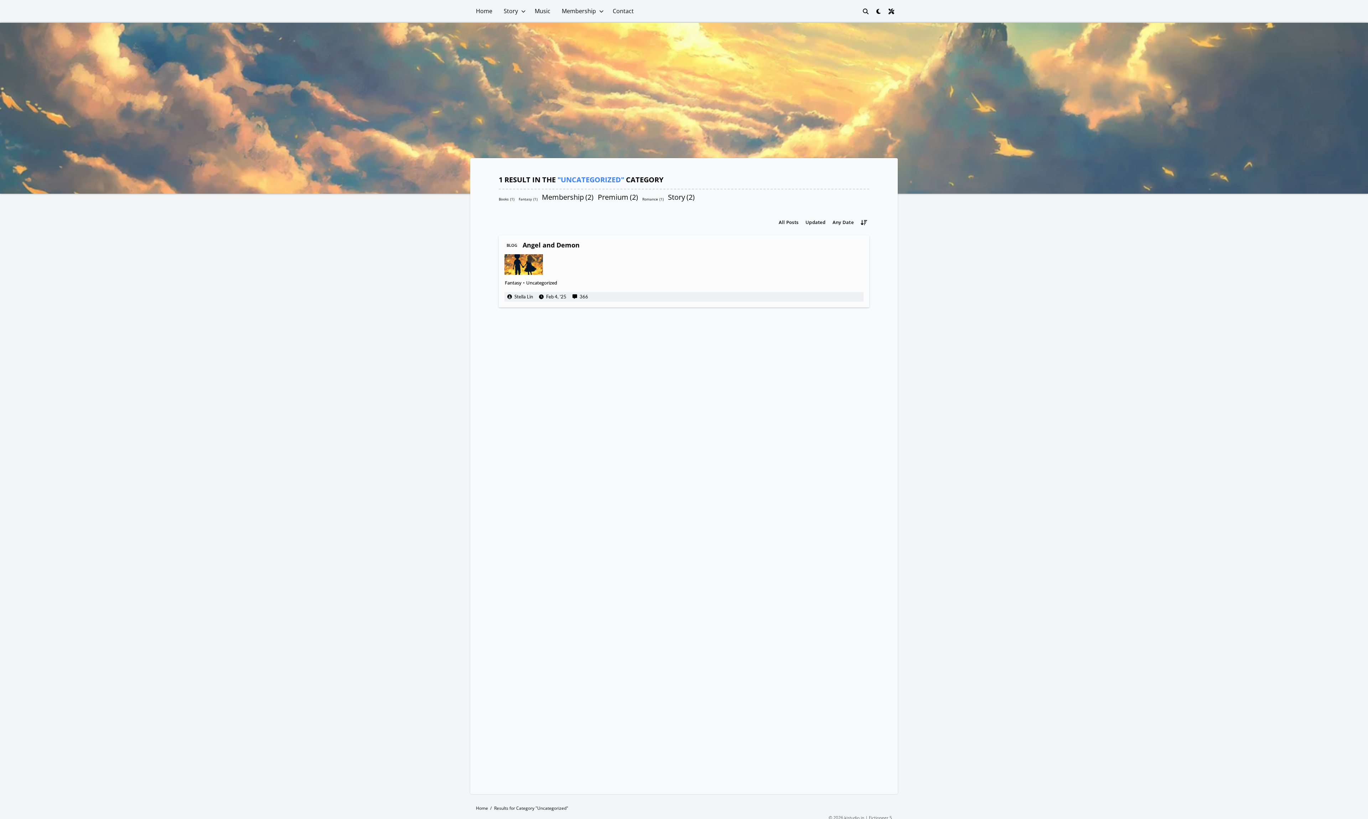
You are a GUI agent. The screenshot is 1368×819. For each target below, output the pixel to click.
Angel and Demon (551, 245)
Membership (579, 11)
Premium (618, 197)
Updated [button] (815, 222)
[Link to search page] (865, 11)
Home (484, 11)
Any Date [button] (843, 222)
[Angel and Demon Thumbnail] (523, 264)
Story (511, 11)
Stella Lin (523, 296)
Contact (623, 11)
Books (506, 199)
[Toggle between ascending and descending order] (864, 222)
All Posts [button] (788, 222)
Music (542, 11)
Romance (653, 199)
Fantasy (528, 199)
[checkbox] (878, 11)
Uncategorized (541, 283)
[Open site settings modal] (891, 11)
